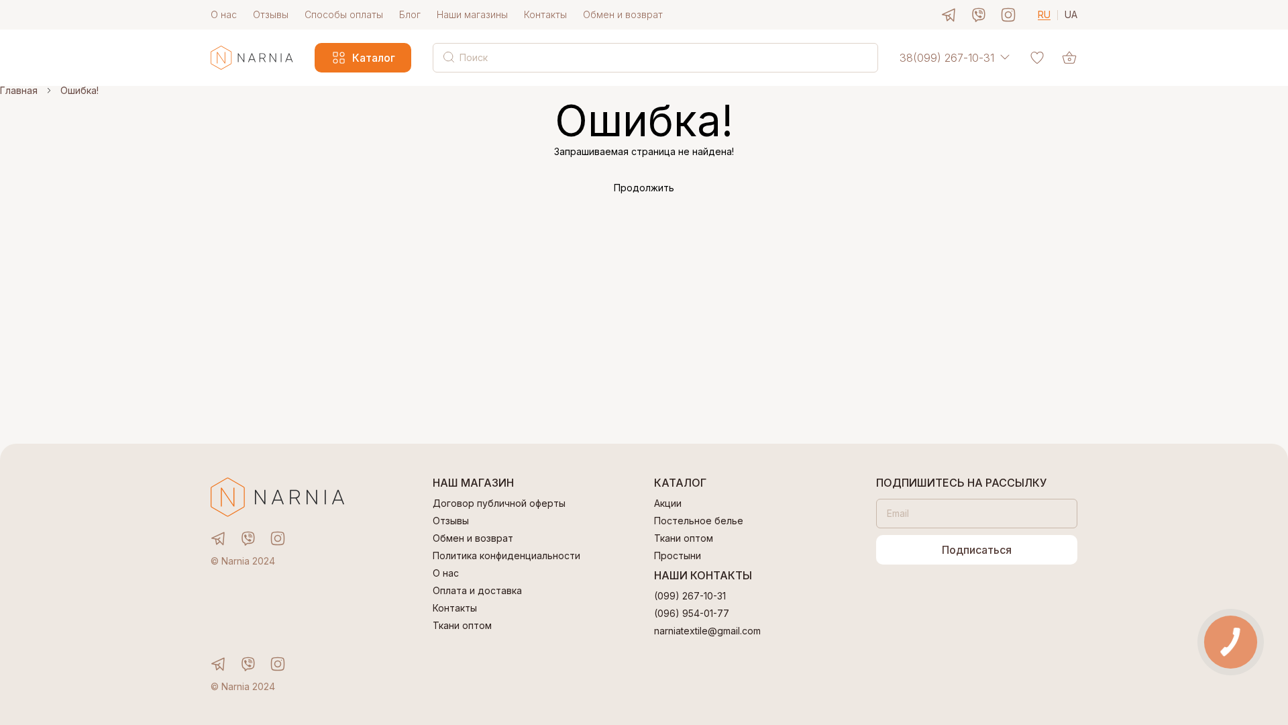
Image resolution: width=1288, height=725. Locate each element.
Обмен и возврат (623, 14)
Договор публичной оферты (499, 503)
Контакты (545, 14)
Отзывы (270, 14)
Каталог (373, 57)
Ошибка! (79, 90)
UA (1071, 15)
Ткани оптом (462, 625)
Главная (19, 90)
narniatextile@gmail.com (707, 631)
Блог (410, 14)
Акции (668, 503)
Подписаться (977, 550)
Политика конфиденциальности (506, 556)
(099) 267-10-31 (690, 596)
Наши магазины (472, 14)
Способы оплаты (344, 14)
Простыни (677, 556)
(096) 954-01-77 (691, 613)
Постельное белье (698, 521)
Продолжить (644, 188)
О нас (224, 14)
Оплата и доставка (477, 590)
